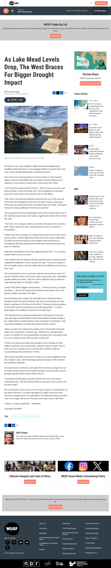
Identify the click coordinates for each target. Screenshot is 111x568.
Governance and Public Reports (70, 533)
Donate (102, 3)
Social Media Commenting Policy (48, 544)
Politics (91, 146)
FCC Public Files (67, 539)
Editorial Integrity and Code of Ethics (29, 476)
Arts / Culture (93, 101)
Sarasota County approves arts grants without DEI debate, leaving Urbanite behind (96, 132)
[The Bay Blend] (90, 60)
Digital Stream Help (69, 553)
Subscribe (55, 36)
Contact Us (43, 528)
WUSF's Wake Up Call (55, 24)
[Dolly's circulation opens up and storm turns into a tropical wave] (81, 171)
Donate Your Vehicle (92, 523)
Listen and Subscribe (90, 83)
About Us (42, 523)
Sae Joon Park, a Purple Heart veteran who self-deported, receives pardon (96, 222)
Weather (91, 167)
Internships (66, 523)
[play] (6, 11)
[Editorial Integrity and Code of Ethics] (29, 466)
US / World (15, 416)
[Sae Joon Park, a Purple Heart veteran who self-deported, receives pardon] (81, 221)
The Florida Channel (69, 528)
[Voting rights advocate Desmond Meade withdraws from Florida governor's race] (81, 149)
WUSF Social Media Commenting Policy (83, 476)
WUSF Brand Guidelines (93, 548)
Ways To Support (91, 538)
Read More (30, 481)
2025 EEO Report (68, 549)
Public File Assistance (69, 544)
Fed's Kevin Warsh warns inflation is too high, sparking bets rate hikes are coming (96, 257)
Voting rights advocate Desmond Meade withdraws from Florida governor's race (96, 154)
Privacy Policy (90, 543)
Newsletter (43, 533)
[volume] (12, 10)
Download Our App (92, 533)
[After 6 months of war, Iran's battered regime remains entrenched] (81, 239)
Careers (42, 549)
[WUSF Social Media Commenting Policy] (83, 466)
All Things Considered (32, 416)
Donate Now (55, 507)
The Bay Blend (90, 74)
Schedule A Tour (91, 553)
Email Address (83, 287)
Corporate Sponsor (92, 528)
